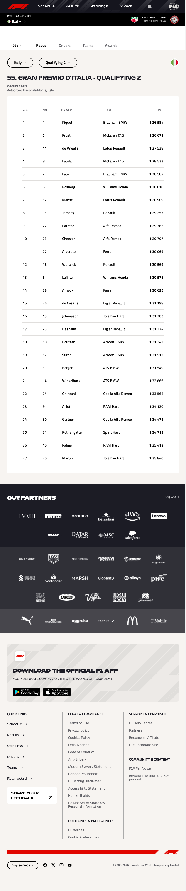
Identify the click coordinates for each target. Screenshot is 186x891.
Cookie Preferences (83, 837)
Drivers (125, 6)
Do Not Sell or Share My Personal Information (86, 805)
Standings (99, 6)
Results (72, 6)
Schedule (46, 6)
